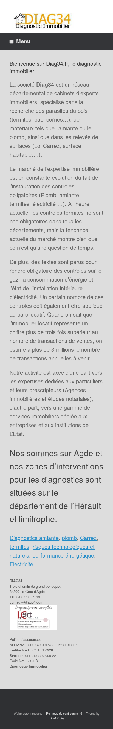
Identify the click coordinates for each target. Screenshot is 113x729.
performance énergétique (63, 555)
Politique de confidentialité (64, 713)
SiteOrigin (57, 718)
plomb (69, 538)
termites (19, 546)
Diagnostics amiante (34, 538)
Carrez (88, 538)
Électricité (21, 564)
